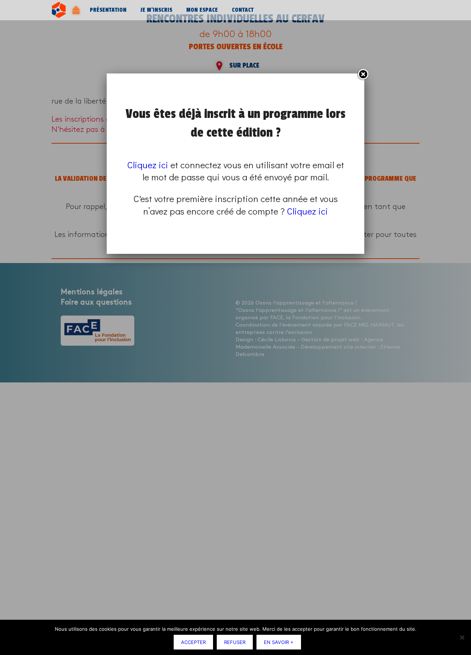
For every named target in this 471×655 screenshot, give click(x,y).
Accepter (193, 642)
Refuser (234, 642)
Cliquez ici (147, 165)
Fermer (363, 74)
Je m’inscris (156, 10)
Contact (243, 10)
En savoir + (279, 642)
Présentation (108, 10)
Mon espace (202, 10)
